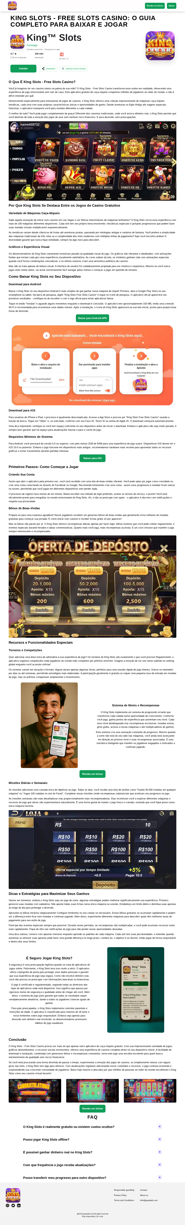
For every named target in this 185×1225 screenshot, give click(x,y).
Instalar (23, 68)
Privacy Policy (120, 1195)
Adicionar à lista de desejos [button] (76, 68)
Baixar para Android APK (92, 318)
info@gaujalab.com (149, 1200)
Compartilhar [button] (50, 68)
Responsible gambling (124, 1190)
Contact (143, 1190)
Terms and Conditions (124, 1200)
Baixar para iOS (93, 458)
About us (144, 1195)
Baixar (171, 6)
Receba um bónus (155, 6)
